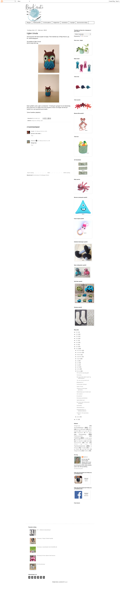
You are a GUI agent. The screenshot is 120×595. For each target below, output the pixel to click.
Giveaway (79, 375)
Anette (32, 131)
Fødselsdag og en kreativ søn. (84, 392)
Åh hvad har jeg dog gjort (83, 373)
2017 (77, 340)
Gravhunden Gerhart (82, 384)
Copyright (72, 22)
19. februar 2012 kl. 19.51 (41, 131)
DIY (91, 431)
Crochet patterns (47, 22)
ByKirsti (33, 140)
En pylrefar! (79, 396)
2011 (77, 419)
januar (78, 416)
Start (49, 172)
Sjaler (88, 441)
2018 (77, 338)
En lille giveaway (41, 564)
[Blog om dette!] (45, 118)
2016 (77, 342)
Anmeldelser (65, 22)
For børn (89, 432)
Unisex (88, 449)
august (78, 358)
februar (79, 371)
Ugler (41, 120)
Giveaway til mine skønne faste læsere (46, 555)
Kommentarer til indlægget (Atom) (41, 175)
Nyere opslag (30, 172)
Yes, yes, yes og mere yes (83, 380)
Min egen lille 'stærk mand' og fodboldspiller (84, 377)
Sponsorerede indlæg (82, 22)
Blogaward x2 (80, 382)
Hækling (38, 120)
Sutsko (86, 444)
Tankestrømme (79, 446)
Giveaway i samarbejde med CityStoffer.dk (47, 547)
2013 (77, 346)
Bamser (78, 429)
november (79, 352)
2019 (77, 336)
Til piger (83, 447)
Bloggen (29, 22)
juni (78, 362)
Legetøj (90, 438)
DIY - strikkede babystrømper (44, 530)
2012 (77, 348)
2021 (77, 332)
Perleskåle (79, 405)
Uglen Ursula (80, 386)
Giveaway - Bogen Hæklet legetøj (45, 538)
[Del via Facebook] (48, 118)
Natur (90, 439)
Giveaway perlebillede (82, 398)
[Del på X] (47, 118)
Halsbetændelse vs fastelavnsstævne (81, 410)
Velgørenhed (56, 22)
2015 (77, 344)
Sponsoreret (77, 442)
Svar (32, 135)
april (78, 367)
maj (78, 365)
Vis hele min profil (78, 468)
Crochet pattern (84, 431)
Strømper (76, 444)
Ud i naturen (80, 394)
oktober (79, 354)
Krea (85, 438)
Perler (77, 441)
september (79, 356)
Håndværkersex (80, 407)
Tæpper (77, 449)
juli (78, 360)
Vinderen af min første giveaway (82, 389)
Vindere (86, 450)
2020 (77, 334)
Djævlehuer (80, 432)
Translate (86, 36)
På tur (82, 441)
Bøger (84, 429)
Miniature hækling (83, 439)
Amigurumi (33, 120)
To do (90, 447)
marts (78, 369)
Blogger (65, 582)
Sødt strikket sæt (81, 400)
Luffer (77, 439)
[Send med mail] (43, 118)
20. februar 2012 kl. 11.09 (44, 140)
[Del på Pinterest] (50, 118)
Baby (90, 427)
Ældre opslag (67, 172)
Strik (87, 442)
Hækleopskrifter (37, 22)
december (79, 350)
